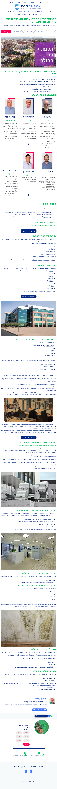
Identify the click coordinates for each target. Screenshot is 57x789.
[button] (28, 51)
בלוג (25, 2)
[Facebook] (48, 148)
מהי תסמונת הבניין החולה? (47, 208)
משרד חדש (31, 2)
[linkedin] (46, 148)
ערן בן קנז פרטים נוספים (39, 710)
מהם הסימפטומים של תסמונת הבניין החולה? (42, 225)
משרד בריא (39, 2)
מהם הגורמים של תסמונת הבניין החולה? (43, 222)
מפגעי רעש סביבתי (10, 11)
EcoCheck (11, 2)
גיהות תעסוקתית (38, 11)
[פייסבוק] (28, 144)
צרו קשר (19, 2)
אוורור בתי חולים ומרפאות (24, 14)
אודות (46, 2)
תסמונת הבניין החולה (24, 11)
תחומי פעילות (49, 11)
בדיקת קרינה (38, 14)
